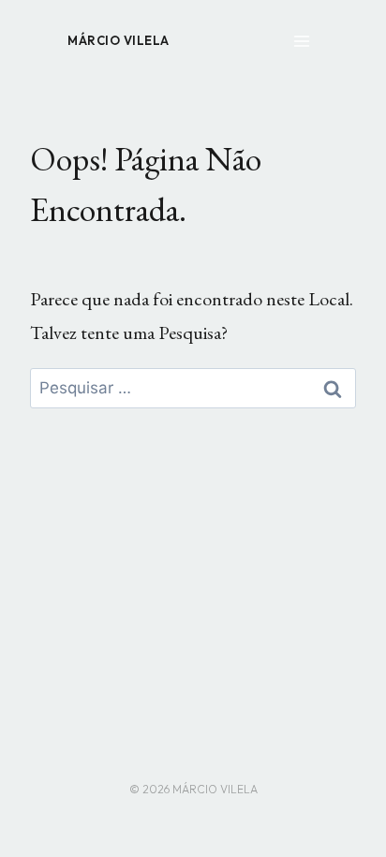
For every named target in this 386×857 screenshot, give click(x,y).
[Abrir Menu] (301, 40)
